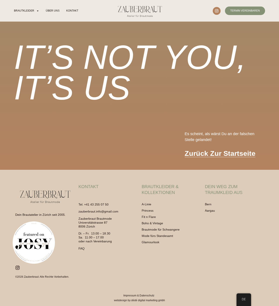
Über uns (53, 10)
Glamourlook (150, 242)
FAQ (81, 248)
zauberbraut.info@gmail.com (98, 211)
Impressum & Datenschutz (138, 295)
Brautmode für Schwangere (161, 229)
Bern (208, 204)
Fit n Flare (149, 217)
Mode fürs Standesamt (157, 236)
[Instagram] (217, 11)
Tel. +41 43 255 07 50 (93, 204)
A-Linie (146, 204)
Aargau (210, 210)
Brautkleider (24, 10)
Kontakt (72, 10)
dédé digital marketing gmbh (148, 300)
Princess (147, 210)
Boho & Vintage (152, 223)
